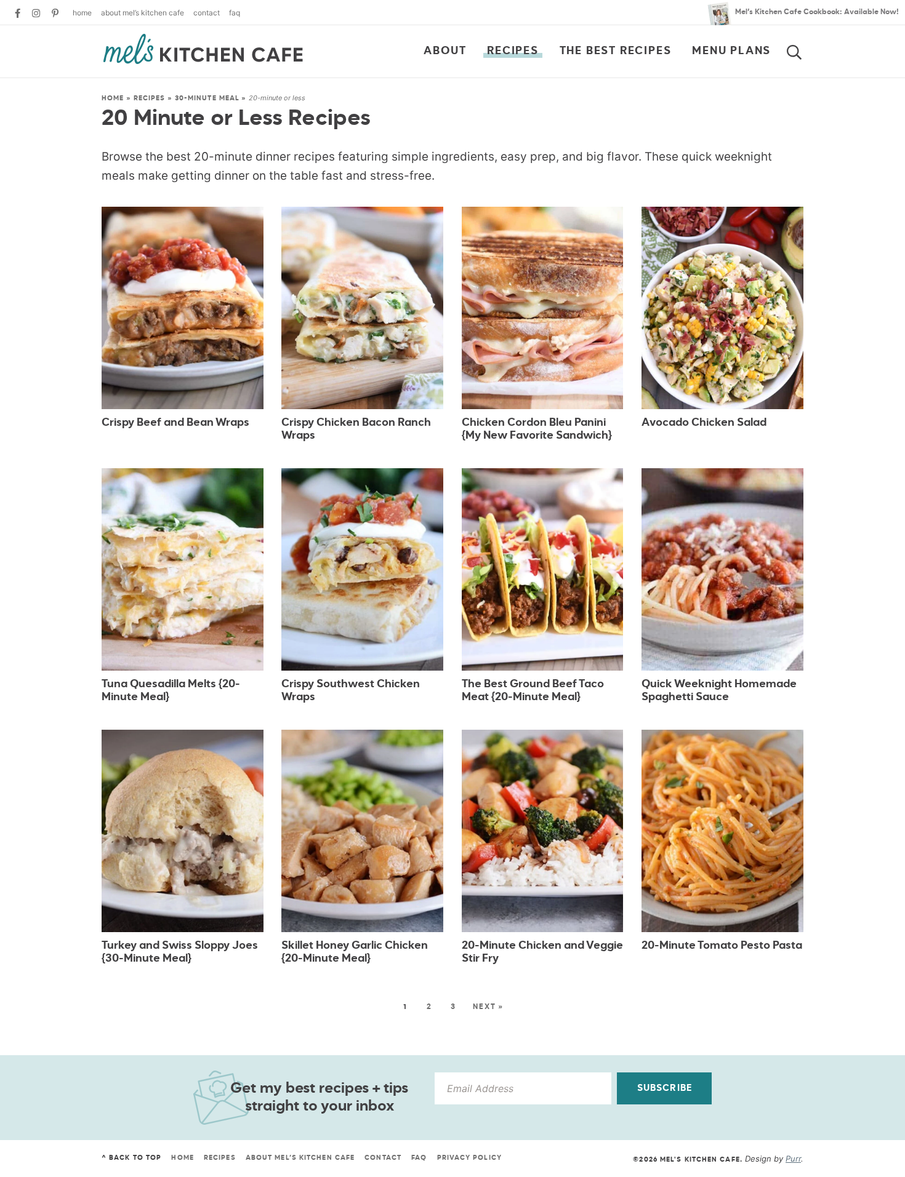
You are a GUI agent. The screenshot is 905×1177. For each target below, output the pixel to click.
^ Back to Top (131, 1157)
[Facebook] (17, 13)
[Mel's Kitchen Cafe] (203, 49)
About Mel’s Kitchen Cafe (142, 12)
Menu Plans (731, 51)
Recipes (513, 51)
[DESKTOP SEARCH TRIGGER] (801, 49)
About (445, 51)
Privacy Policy (469, 1157)
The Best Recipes (616, 51)
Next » (488, 1007)
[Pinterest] (55, 13)
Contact (206, 12)
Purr (793, 1158)
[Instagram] (36, 13)
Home (82, 12)
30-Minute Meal (207, 98)
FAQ (234, 12)
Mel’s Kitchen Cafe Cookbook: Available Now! (817, 12)
